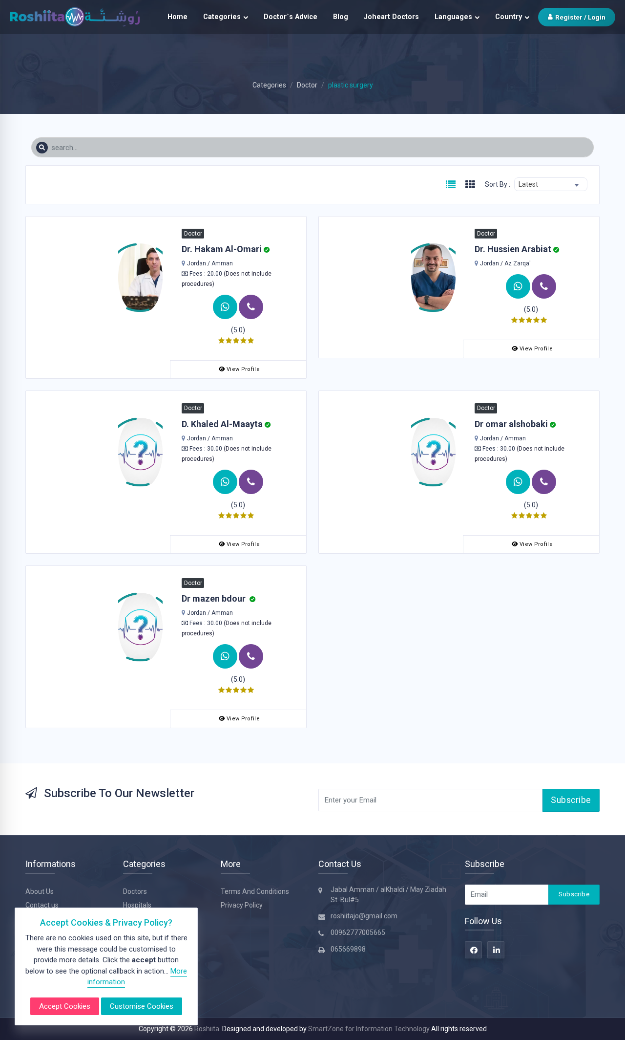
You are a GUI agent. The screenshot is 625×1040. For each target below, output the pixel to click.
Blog (340, 17)
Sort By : (497, 184)
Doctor (307, 85)
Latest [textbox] (528, 184)
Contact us (42, 905)
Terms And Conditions (255, 891)
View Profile (243, 369)
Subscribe (571, 800)
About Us (39, 891)
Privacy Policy (242, 905)
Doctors (135, 891)
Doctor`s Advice (290, 17)
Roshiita (206, 1029)
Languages (453, 17)
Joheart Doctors (391, 17)
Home (177, 17)
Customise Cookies (141, 1006)
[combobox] (550, 184)
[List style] (450, 185)
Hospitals (137, 905)
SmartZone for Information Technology (369, 1029)
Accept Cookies (64, 1006)
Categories (222, 17)
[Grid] (470, 185)
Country (508, 17)
